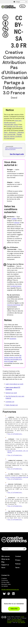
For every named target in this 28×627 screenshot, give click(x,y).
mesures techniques (14, 305)
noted (22, 616)
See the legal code (17, 154)
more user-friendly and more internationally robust (13, 122)
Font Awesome (21, 622)
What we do (5, 559)
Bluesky (4, 593)
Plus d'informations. (14, 434)
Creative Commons (8, 7)
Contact (18, 556)
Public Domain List (12, 405)
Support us (5, 565)
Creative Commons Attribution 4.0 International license (15, 621)
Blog (2, 562)
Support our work (11, 393)
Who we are (5, 556)
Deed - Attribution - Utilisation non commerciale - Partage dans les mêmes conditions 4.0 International (14, 135)
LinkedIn (13, 593)
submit (24, 549)
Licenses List (10, 402)
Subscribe (14, 609)
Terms (17, 567)
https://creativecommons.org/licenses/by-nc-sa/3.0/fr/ (13, 148)
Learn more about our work (14, 384)
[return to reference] (6, 417)
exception (13, 339)
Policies (18, 564)
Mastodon (9, 593)
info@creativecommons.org (10, 589)
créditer (14, 219)
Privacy (17, 560)
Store (3, 567)
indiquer (16, 223)
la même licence (16, 286)
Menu (22, 6)
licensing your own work (14, 126)
